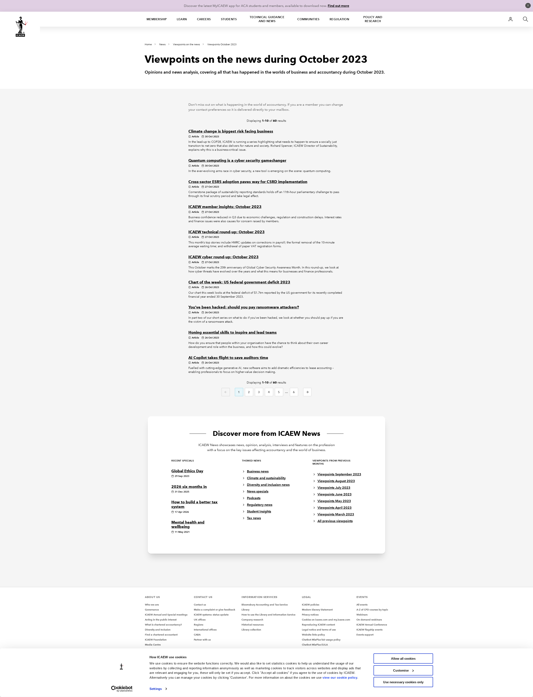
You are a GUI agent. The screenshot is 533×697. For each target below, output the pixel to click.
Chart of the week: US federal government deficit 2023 (239, 282)
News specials (257, 491)
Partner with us (202, 639)
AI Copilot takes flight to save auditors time (228, 357)
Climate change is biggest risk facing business (230, 131)
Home (148, 44)
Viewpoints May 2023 (334, 501)
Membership (157, 19)
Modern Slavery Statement (317, 609)
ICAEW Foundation (156, 639)
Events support (365, 634)
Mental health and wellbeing (187, 524)
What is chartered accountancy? (163, 624)
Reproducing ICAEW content (318, 624)
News (162, 44)
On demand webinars (369, 619)
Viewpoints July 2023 (334, 488)
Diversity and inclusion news (268, 485)
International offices (205, 629)
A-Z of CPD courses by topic (372, 609)
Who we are (152, 604)
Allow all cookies (403, 658)
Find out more (338, 6)
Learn (182, 19)
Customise (401, 670)
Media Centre (153, 644)
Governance (152, 609)
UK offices (199, 619)
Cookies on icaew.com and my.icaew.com (326, 619)
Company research (252, 619)
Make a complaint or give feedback (214, 609)
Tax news (254, 518)
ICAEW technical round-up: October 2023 (226, 232)
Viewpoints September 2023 (339, 474)
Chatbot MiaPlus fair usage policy (321, 639)
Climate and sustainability (266, 478)
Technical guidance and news (267, 19)
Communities (308, 19)
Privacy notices (310, 614)
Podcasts (253, 498)
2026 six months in (189, 486)
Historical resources (253, 624)
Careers (204, 19)
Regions (198, 624)
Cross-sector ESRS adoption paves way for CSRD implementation (247, 181)
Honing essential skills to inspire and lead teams (232, 332)
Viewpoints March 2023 (336, 514)
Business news (258, 471)
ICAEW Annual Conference (371, 624)
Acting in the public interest (161, 619)
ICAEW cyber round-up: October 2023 (223, 257)
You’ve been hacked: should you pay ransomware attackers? (243, 307)
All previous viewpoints (335, 521)
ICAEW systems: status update (211, 614)
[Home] (20, 27)
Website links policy (313, 634)
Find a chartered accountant (161, 634)
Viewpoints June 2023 (335, 494)
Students (229, 19)
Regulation (339, 19)
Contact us (200, 604)
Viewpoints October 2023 (222, 44)
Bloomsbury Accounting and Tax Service (265, 604)
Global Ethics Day (187, 471)
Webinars (361, 614)
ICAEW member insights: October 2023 (225, 206)
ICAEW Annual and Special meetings (166, 614)
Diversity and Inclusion (158, 629)
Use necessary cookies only (403, 682)
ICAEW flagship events (369, 629)
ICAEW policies (310, 604)
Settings (155, 689)
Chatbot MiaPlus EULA (315, 644)
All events (361, 604)
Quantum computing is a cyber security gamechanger (237, 160)
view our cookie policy (340, 677)
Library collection (251, 629)
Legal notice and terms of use (319, 629)
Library (245, 609)
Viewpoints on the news (186, 44)
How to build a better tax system (194, 504)
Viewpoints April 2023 (335, 508)
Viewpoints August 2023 (336, 481)
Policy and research (372, 19)
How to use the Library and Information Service (268, 614)
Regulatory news (259, 505)
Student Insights (259, 511)
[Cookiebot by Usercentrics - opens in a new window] (122, 689)
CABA (197, 634)
